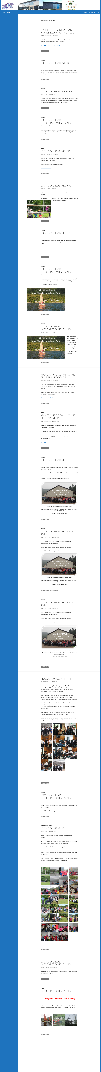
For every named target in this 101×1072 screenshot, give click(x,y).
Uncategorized (45, 958)
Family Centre (92, 12)
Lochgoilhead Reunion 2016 (57, 533)
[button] (46, 729)
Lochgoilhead (45, 51)
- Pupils (42, 148)
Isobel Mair (6, 12)
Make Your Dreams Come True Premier (58, 417)
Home (85, 12)
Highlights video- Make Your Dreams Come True (57, 31)
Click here (43, 442)
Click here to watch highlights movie (50, 45)
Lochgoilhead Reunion (57, 185)
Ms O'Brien (55, 35)
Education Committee (56, 678)
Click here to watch (46, 168)
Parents (43, 27)
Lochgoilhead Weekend (57, 63)
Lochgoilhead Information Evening (56, 121)
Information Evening (56, 991)
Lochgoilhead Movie (55, 151)
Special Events (54, 590)
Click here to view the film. (48, 398)
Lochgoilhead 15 (52, 828)
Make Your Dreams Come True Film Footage (58, 376)
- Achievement (44, 371)
